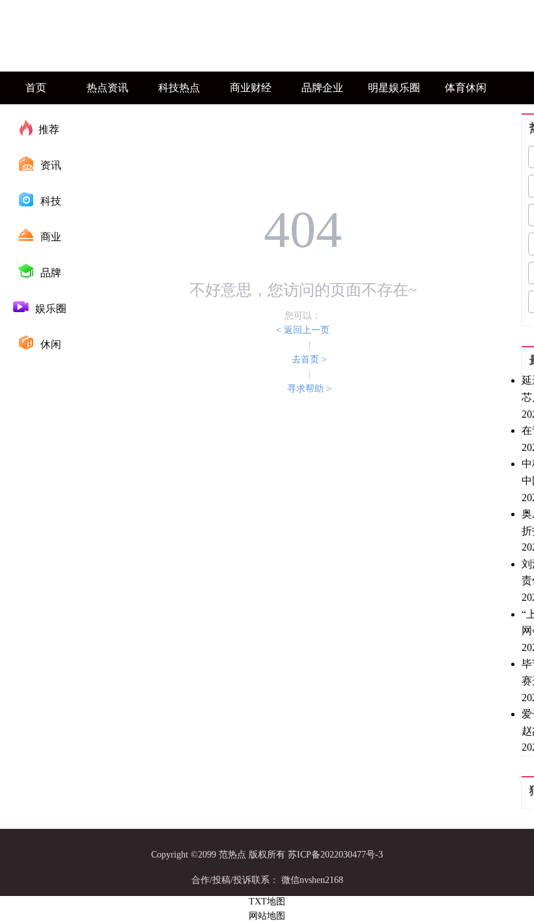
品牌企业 (322, 87)
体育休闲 (465, 87)
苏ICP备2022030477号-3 (335, 854)
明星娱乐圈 (394, 87)
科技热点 (179, 87)
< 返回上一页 (303, 330)
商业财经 (251, 87)
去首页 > (309, 359)
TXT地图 (267, 901)
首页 (35, 87)
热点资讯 (107, 87)
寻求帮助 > (309, 389)
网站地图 (267, 916)
